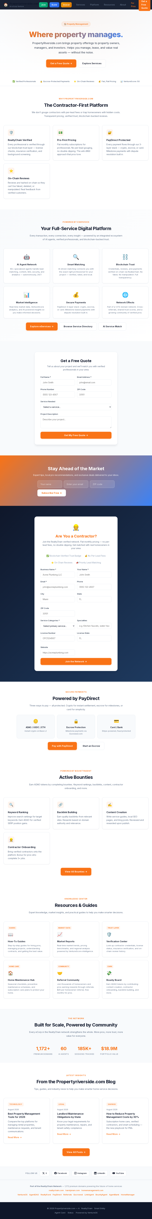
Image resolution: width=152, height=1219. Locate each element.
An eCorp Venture (17, 6)
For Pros (133, 5)
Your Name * (83, 569)
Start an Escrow (91, 746)
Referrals (67, 1194)
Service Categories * (50, 620)
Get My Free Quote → (76, 435)
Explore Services (92, 63)
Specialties (82, 620)
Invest (66, 5)
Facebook (62, 1173)
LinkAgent (89, 1194)
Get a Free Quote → (61, 63)
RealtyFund (46, 1194)
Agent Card (60, 1212)
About (123, 4)
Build (54, 5)
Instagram (82, 1173)
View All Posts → (76, 1152)
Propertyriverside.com (24, 3)
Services (80, 4)
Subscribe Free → (52, 493)
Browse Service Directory (78, 326)
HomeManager (128, 1194)
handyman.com (72, 1190)
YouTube (120, 1173)
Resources (109, 4)
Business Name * (48, 569)
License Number (48, 633)
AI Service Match (112, 326)
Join (43, 5)
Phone (80, 581)
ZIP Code (81, 389)
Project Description (49, 414)
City (42, 594)
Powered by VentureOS (87, 1212)
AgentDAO (34, 1194)
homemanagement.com (92, 1190)
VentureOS (22, 1194)
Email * (44, 581)
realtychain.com (56, 1190)
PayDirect (57, 1194)
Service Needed (48, 401)
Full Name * (46, 377)
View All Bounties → (76, 871)
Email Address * (84, 377)
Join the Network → (76, 661)
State (79, 594)
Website (44, 647)
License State (83, 633)
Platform (94, 4)
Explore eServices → (41, 326)
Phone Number (47, 389)
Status (70, 1212)
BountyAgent (101, 1194)
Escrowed (78, 1194)
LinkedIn (101, 1173)
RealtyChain (86, 1208)
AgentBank (114, 1194)
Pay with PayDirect (62, 746)
